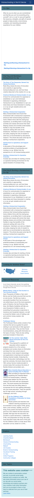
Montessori (6, 440)
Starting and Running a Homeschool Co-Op (17, 64)
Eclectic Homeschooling (10, 450)
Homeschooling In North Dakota (13, 2)
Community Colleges (9, 458)
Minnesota (24, 271)
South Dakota (24, 273)
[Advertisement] (17, 44)
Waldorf (5, 446)
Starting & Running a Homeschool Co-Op (17, 68)
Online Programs (8, 456)
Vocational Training (9, 452)
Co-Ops (5, 454)
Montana (24, 269)
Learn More (6, 493)
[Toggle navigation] (30, 2)
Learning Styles (8, 436)
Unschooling (7, 444)
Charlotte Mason (8, 438)
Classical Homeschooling (10, 442)
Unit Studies (7, 448)
